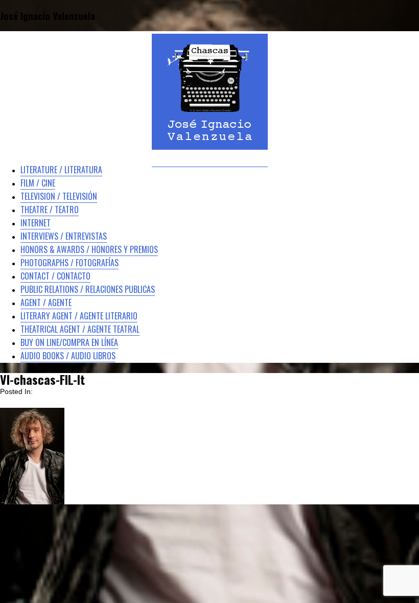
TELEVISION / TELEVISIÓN (58, 196)
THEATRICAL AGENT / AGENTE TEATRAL (79, 329)
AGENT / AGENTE (46, 302)
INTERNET (35, 223)
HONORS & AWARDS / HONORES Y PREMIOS (89, 249)
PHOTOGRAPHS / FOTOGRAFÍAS (69, 263)
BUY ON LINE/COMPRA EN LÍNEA (69, 342)
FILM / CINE (37, 183)
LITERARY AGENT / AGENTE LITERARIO (78, 316)
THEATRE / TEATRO (49, 209)
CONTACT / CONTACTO (55, 276)
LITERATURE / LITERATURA (61, 170)
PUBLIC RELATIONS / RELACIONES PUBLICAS (87, 289)
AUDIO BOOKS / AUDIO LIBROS (67, 356)
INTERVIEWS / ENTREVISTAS (63, 236)
